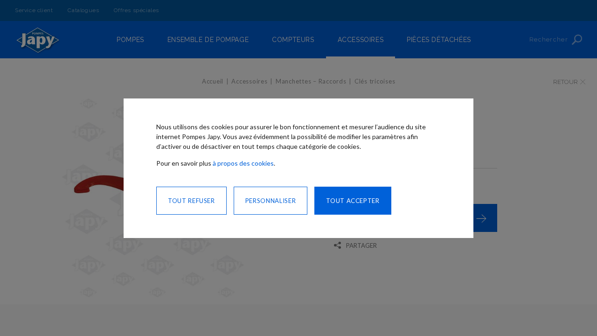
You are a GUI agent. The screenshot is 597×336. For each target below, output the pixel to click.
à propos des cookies (243, 163)
